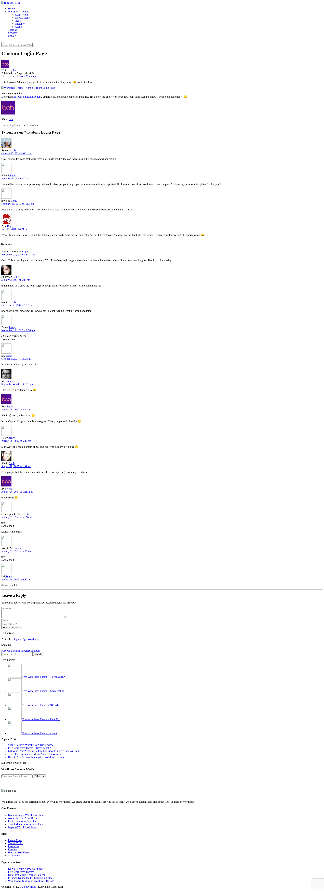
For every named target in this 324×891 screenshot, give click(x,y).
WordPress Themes (18, 11)
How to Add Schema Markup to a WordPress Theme (36, 757)
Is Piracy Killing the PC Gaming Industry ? (31, 877)
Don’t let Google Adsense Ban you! (27, 874)
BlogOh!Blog (29, 886)
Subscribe (39, 776)
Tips (24, 639)
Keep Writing (22, 14)
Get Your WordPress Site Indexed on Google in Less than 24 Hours (44, 751)
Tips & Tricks (15, 843)
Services (12, 32)
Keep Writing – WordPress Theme (26, 815)
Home (11, 8)
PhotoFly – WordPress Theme (24, 821)
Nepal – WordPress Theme (22, 827)
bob (15, 70)
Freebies (12, 849)
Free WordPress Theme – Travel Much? (29, 747)
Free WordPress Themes (21, 871)
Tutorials (12, 29)
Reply (13, 150)
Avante (18, 26)
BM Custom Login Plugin (27, 96)
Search (38, 654)
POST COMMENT (12, 627)
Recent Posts (15, 840)
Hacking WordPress (18, 852)
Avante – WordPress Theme (23, 818)
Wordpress (33, 639)
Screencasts (14, 855)
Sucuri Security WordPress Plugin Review (30, 744)
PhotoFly (20, 23)
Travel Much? (22, 17)
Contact (12, 35)
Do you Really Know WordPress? (26, 868)
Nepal (18, 20)
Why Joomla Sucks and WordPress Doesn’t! (31, 881)
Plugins (17, 639)
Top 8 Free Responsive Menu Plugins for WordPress (36, 754)
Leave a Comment (26, 76)
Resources (13, 846)
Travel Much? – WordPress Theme (26, 824)
